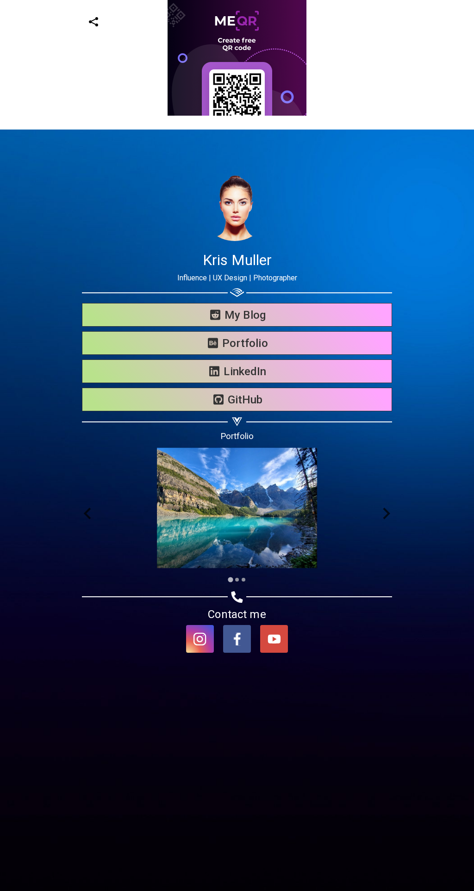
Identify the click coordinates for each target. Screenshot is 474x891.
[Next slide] (386, 513)
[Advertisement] (233, 180)
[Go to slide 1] (230, 579)
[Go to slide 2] (237, 580)
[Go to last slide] (88, 513)
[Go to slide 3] (243, 580)
